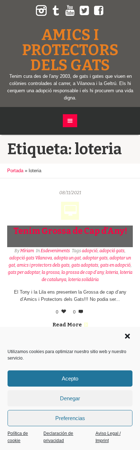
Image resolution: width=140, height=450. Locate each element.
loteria (112, 272)
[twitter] (84, 10)
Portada (15, 170)
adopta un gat (67, 257)
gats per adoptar (24, 272)
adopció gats (112, 250)
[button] (128, 337)
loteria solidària (83, 279)
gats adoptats (84, 265)
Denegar (70, 398)
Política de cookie (18, 437)
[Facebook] (98, 10)
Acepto (70, 378)
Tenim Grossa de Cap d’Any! (70, 231)
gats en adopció (115, 265)
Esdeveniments (55, 250)
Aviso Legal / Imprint (108, 437)
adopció (90, 250)
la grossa (51, 272)
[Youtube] (70, 10)
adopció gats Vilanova (30, 257)
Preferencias (70, 418)
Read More (67, 324)
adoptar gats (95, 257)
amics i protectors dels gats (43, 265)
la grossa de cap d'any (82, 272)
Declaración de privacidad (58, 437)
